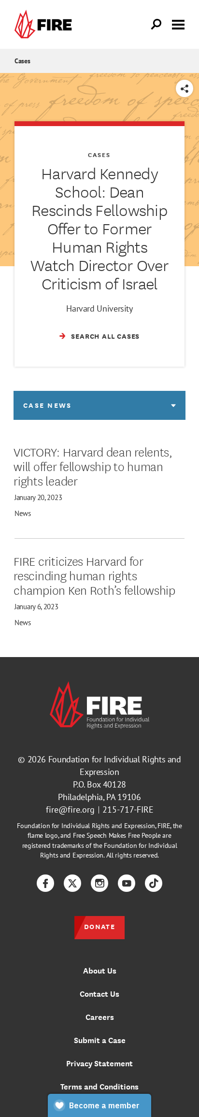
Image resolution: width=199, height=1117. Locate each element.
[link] (45, 24)
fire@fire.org (70, 809)
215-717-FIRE (128, 809)
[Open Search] (156, 24)
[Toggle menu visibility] (178, 23)
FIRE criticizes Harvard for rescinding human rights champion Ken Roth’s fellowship (94, 575)
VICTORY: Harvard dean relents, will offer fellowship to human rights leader (93, 465)
